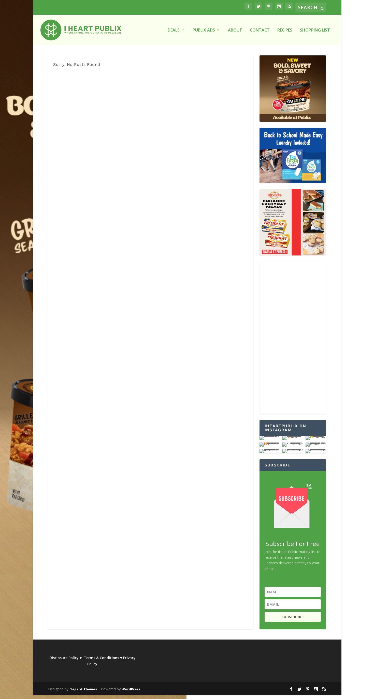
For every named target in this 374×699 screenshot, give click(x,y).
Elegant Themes (83, 689)
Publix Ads (204, 30)
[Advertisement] (293, 338)
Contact (260, 30)
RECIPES (284, 30)
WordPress (131, 689)
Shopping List (315, 30)
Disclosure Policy (64, 657)
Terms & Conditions (101, 657)
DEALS (174, 30)
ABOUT (235, 30)
